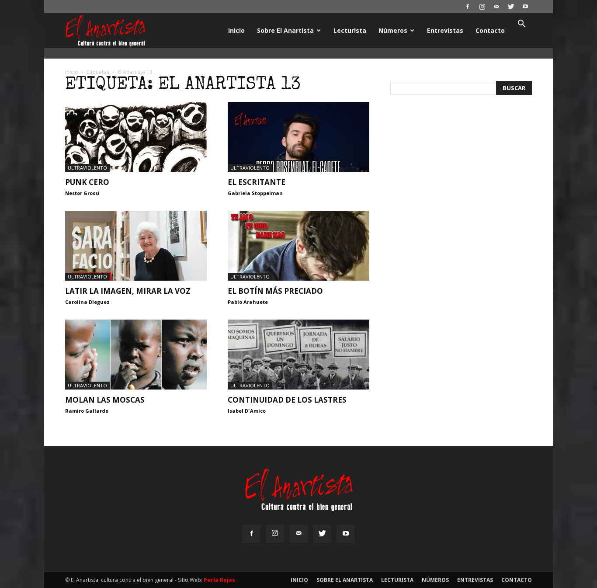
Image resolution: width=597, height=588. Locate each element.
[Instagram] (482, 6)
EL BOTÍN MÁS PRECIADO (275, 291)
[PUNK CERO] (136, 137)
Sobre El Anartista (285, 30)
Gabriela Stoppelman (255, 193)
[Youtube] (525, 6)
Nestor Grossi (82, 193)
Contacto (490, 30)
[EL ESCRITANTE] (298, 137)
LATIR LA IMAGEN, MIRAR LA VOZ (128, 291)
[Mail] (496, 6)
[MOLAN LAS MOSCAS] (136, 355)
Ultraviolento (87, 167)
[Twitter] (510, 6)
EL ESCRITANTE (256, 182)
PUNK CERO (87, 182)
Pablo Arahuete (248, 302)
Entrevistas (445, 30)
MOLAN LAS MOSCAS (105, 400)
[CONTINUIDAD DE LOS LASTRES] (298, 355)
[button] (521, 25)
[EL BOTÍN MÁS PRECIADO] (298, 246)
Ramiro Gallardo (86, 410)
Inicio (236, 30)
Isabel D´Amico (247, 410)
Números (392, 30)
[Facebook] (467, 6)
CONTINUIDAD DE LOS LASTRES (287, 400)
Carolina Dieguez (87, 302)
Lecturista (349, 30)
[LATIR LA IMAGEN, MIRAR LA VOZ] (136, 246)
